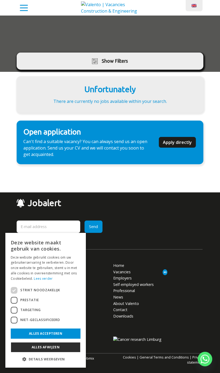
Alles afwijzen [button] (46, 347)
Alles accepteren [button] (45, 333)
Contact (120, 309)
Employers (122, 278)
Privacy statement (195, 360)
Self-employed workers (133, 284)
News (118, 297)
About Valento (126, 303)
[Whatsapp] (205, 359)
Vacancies (122, 271)
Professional (124, 290)
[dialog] (45, 300)
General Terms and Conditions (164, 357)
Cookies (129, 357)
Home (118, 265)
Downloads (123, 316)
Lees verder (43, 278)
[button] (45, 359)
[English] (194, 5)
